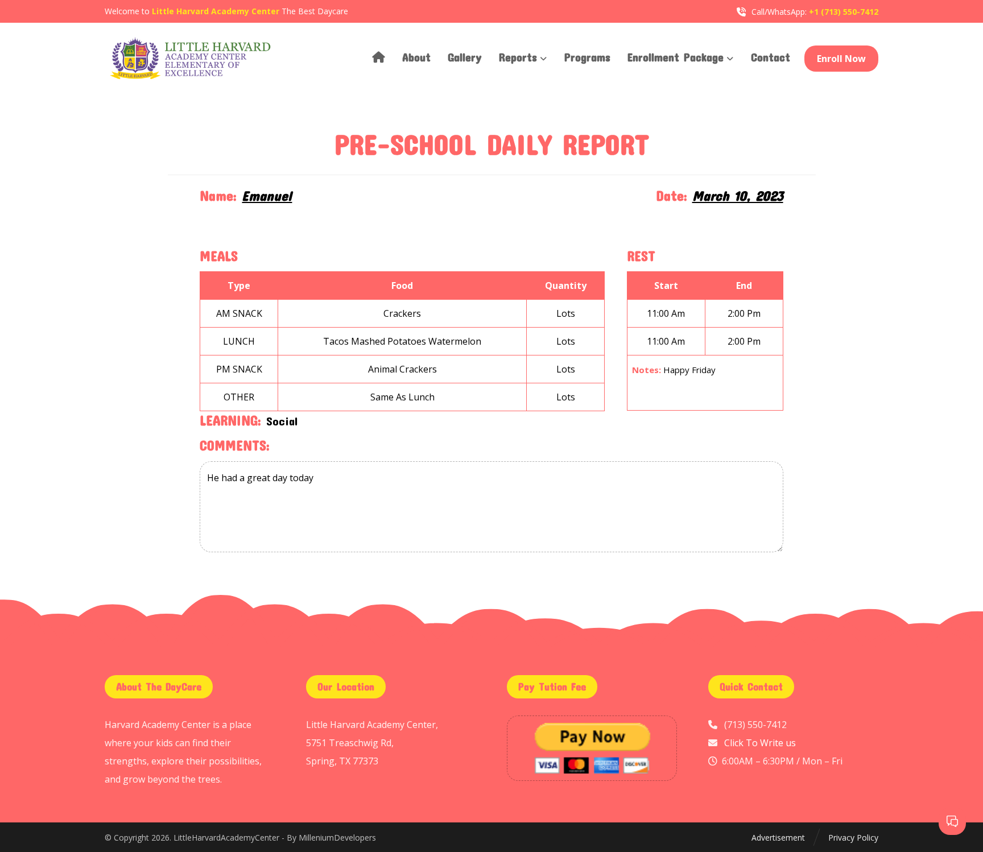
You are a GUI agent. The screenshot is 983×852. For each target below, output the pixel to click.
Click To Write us (760, 743)
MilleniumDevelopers (337, 837)
